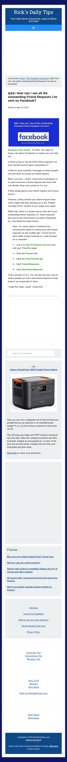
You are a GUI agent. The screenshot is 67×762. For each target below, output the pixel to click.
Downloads (33, 718)
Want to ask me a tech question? (33, 620)
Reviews (33, 684)
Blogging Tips (33, 659)
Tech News (33, 687)
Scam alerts (33, 714)
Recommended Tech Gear (33, 626)
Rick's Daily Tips (33, 12)
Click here (53, 746)
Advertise (33, 608)
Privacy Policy (33, 632)
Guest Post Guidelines (33, 614)
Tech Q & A (33, 680)
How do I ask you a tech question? (23, 563)
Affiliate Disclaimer (33, 740)
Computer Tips (33, 652)
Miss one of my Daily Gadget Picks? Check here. (30, 557)
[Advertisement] (33, 503)
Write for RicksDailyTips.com (33, 693)
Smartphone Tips (33, 656)
